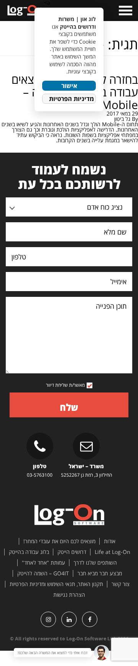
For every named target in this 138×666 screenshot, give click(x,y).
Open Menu (124, 10)
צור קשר (121, 584)
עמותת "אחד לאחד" (43, 562)
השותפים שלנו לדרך (95, 562)
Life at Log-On (112, 552)
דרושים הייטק (72, 552)
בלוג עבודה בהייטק (29, 552)
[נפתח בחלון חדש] (89, 619)
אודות (109, 541)
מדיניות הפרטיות (71, 98)
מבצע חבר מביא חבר (99, 573)
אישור (69, 85)
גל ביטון (122, 118)
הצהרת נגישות (69, 594)
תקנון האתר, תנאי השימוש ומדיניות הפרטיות (56, 584)
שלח (69, 407)
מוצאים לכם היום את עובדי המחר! (59, 541)
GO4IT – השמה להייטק (43, 573)
